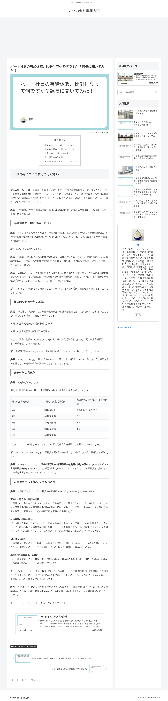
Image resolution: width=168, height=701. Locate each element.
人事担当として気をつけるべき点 (61, 161)
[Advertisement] (84, 37)
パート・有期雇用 (19, 646)
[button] (156, 92)
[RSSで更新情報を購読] (139, 315)
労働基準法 (32, 646)
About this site (124, 327)
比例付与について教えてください (59, 145)
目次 (56, 139)
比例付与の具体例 (55, 157)
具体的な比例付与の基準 (58, 153)
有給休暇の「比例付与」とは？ (60, 149)
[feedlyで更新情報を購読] (136, 315)
